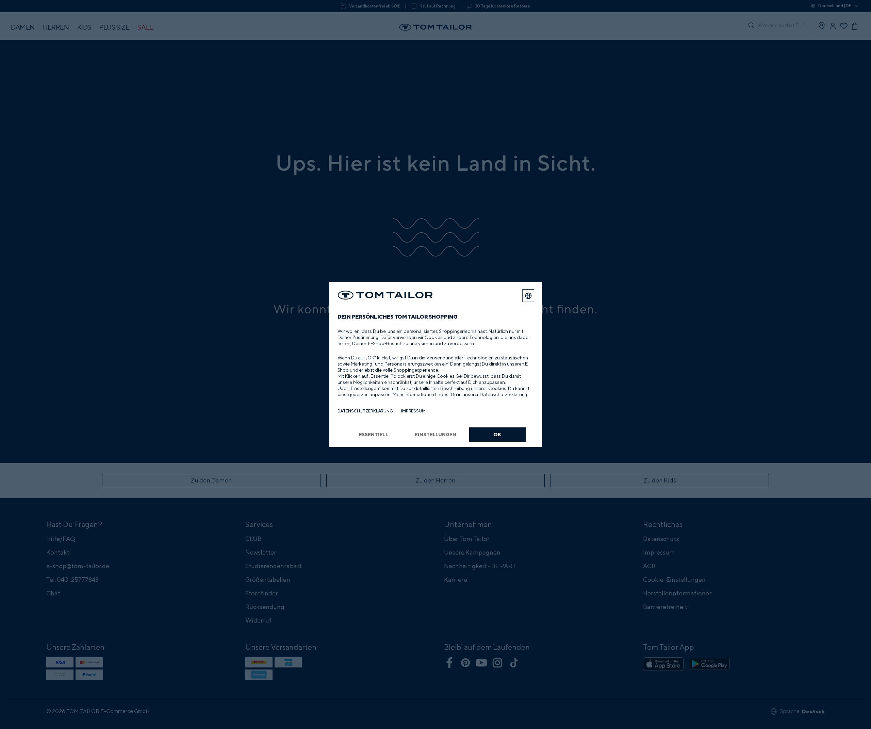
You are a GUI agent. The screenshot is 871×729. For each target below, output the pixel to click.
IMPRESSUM (413, 410)
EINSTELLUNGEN (435, 434)
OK (497, 434)
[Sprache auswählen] (528, 295)
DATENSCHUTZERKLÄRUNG (365, 410)
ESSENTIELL (374, 434)
